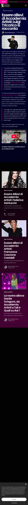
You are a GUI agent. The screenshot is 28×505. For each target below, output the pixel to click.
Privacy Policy (14, 502)
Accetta (14, 499)
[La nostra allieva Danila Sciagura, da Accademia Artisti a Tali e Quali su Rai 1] (14, 298)
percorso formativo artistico (10, 95)
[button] (26, 484)
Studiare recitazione (16, 82)
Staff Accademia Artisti (9, 32)
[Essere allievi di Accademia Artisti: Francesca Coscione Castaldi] (14, 245)
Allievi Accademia (8, 11)
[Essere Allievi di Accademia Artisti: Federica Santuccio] (14, 194)
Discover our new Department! (17, 2)
